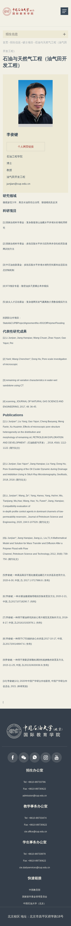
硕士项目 (28, 42)
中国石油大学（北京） (34, 903)
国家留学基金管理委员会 (34, 896)
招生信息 (15, 42)
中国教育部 (34, 890)
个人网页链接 (26, 146)
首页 (5, 42)
